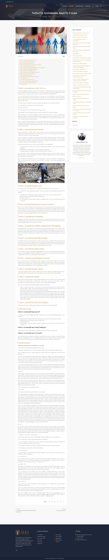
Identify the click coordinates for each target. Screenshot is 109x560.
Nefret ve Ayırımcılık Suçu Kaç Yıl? (27, 79)
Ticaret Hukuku (58, 536)
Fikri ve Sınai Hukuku (41, 538)
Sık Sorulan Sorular (23, 78)
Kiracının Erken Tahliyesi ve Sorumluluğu (80, 82)
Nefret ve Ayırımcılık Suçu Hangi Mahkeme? (29, 81)
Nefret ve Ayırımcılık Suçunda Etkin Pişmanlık (28, 69)
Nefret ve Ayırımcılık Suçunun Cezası (27, 63)
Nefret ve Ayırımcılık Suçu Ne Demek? (28, 82)
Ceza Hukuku (75, 125)
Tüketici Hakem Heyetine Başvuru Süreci (81, 94)
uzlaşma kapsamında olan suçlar (50, 273)
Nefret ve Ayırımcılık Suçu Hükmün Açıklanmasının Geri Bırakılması (32, 67)
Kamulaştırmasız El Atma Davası (79, 69)
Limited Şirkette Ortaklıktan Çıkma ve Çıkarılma (82, 57)
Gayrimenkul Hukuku (41, 536)
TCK (45, 96)
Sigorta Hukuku (58, 540)
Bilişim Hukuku (58, 538)
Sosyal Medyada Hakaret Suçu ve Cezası (81, 33)
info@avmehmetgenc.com (82, 539)
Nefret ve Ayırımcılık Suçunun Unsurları (27, 61)
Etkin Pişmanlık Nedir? (77, 55)
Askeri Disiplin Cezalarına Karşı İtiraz (80, 35)
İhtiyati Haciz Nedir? (77, 96)
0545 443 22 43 (10, 1)
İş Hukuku (57, 541)
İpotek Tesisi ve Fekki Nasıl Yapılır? (80, 63)
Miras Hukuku (58, 534)
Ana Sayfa (65, 6)
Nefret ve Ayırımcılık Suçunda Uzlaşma (27, 73)
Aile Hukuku (39, 540)
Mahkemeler (39, 543)
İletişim (96, 6)
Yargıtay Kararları (23, 84)
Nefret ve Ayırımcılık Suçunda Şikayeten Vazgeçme (30, 72)
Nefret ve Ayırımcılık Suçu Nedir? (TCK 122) (28, 60)
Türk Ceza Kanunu (21, 96)
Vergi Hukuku (40, 541)
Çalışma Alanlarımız (80, 6)
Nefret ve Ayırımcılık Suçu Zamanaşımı (27, 66)
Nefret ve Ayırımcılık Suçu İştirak (26, 75)
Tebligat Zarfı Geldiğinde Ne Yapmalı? (80, 71)
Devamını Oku (81, 157)
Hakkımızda (87, 6)
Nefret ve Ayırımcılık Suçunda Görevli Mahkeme (29, 76)
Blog (93, 6)
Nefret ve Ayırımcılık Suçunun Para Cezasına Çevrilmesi (30, 64)
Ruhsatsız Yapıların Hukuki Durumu (79, 37)
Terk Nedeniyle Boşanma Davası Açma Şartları (82, 73)
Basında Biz (71, 6)
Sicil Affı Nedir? (76, 53)
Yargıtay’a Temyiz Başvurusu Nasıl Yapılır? (81, 84)
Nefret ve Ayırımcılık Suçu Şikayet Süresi (27, 70)
